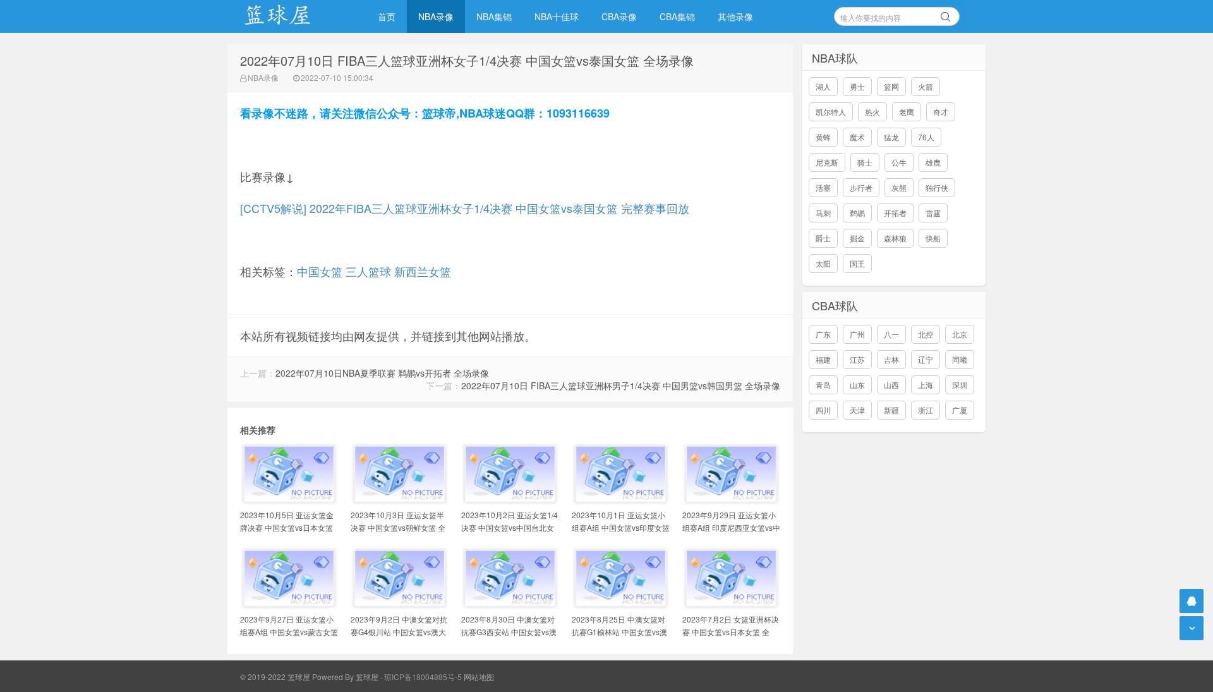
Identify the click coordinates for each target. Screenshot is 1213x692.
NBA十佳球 (556, 16)
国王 (857, 263)
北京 (959, 334)
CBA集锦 (677, 16)
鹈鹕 (857, 212)
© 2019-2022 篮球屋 (275, 676)
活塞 (823, 187)
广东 (823, 334)
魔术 (857, 136)
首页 (386, 16)
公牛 (899, 162)
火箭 (925, 86)
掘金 (857, 238)
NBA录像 (436, 16)
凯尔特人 (831, 111)
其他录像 (735, 16)
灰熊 (899, 187)
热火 (872, 111)
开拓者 (895, 212)
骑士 (864, 162)
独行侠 (937, 187)
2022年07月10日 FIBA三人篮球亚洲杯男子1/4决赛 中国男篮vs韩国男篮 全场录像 (620, 385)
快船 (933, 238)
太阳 (823, 263)
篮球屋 (367, 676)
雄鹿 (933, 162)
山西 (891, 384)
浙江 (925, 409)
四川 (823, 409)
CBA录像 (619, 16)
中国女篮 (319, 271)
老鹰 (906, 111)
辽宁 (925, 359)
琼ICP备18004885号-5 (423, 676)
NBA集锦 (494, 16)
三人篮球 (368, 271)
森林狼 (895, 238)
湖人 (823, 86)
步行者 (861, 187)
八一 (891, 334)
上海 (925, 384)
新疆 (891, 409)
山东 (857, 384)
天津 (857, 409)
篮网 (891, 86)
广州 (857, 334)
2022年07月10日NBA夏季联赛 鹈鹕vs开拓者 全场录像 (382, 373)
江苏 (857, 359)
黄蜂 (823, 136)
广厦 (959, 409)
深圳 (959, 384)
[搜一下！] (946, 14)
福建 (823, 359)
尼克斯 (827, 162)
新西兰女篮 (422, 271)
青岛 (823, 384)
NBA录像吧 (290, 16)
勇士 (857, 86)
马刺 (823, 212)
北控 (925, 334)
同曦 (959, 359)
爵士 (823, 238)
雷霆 (933, 212)
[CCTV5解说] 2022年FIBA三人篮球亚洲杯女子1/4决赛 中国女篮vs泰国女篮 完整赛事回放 (464, 208)
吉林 (891, 359)
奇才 (940, 111)
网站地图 (479, 676)
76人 (926, 136)
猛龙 (891, 136)
